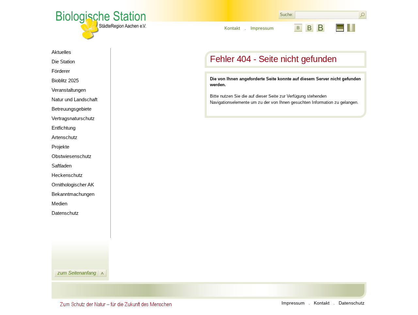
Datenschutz (65, 213)
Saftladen (62, 165)
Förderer (61, 71)
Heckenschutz (67, 175)
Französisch (351, 28)
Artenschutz (64, 137)
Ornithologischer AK (73, 184)
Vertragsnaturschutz (73, 118)
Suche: (286, 14)
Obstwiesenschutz (71, 156)
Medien (59, 203)
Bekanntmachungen (73, 194)
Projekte (60, 147)
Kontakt (232, 28)
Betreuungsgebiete (71, 109)
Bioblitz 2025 (65, 80)
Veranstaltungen (69, 90)
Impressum (262, 28)
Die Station (63, 61)
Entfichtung (63, 128)
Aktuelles (61, 52)
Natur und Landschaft (74, 99)
